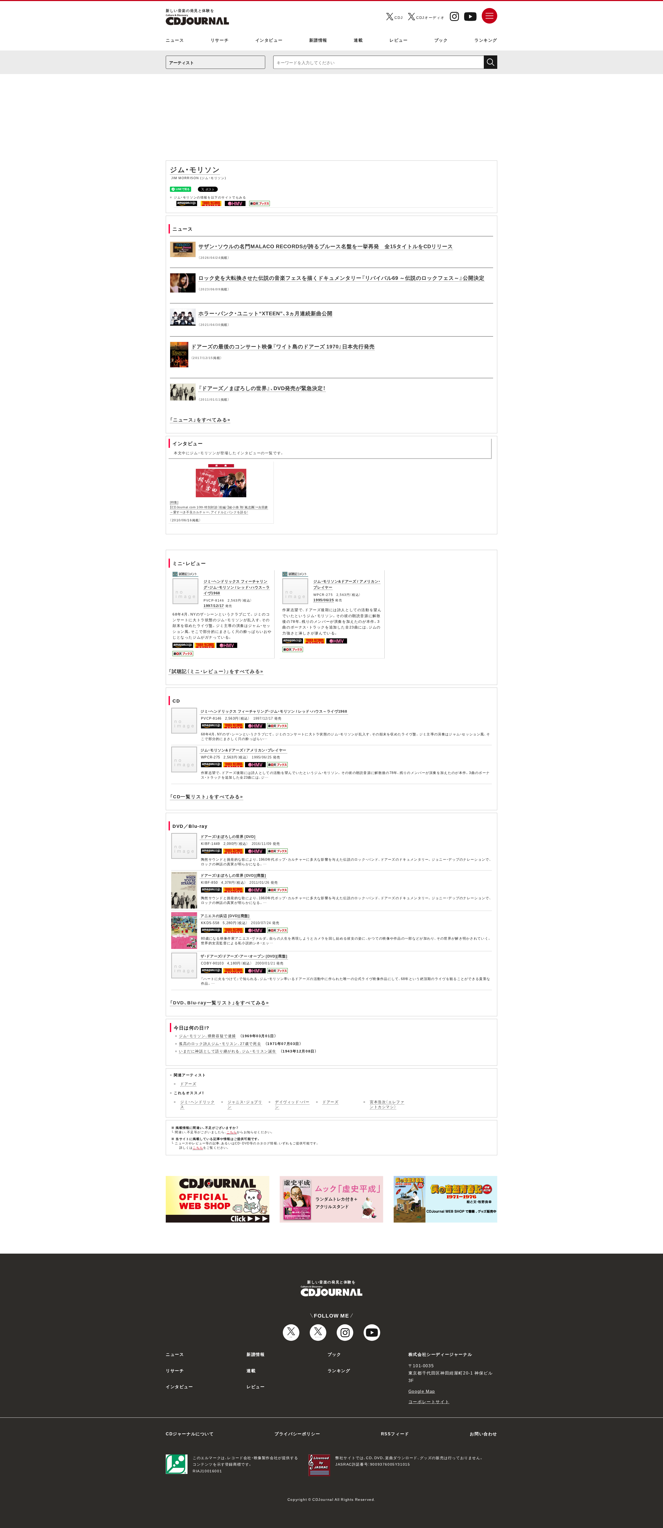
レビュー (399, 40)
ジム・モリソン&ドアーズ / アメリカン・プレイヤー (243, 749)
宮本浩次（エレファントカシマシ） (387, 1104)
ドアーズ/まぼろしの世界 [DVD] (228, 836)
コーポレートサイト (428, 1401)
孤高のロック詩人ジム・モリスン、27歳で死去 (220, 1043)
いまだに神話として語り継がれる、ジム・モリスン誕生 (227, 1051)
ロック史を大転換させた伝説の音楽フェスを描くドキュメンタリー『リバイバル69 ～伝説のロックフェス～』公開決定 (341, 277)
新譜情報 (318, 40)
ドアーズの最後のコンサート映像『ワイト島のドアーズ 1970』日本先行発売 (283, 346)
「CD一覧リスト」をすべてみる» (206, 796)
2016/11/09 (262, 843)
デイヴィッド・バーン (292, 1104)
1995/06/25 (323, 599)
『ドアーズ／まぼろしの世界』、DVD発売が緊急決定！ (262, 388)
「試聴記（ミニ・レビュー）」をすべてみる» (216, 671)
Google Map (421, 1391)
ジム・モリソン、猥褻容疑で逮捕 (207, 1035)
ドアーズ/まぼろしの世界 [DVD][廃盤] (233, 875)
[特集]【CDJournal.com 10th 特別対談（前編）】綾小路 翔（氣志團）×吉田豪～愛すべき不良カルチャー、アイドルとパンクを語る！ (219, 507)
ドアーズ (188, 1083)
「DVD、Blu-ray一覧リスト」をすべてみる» (219, 1002)
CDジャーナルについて (190, 1433)
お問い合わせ (483, 1433)
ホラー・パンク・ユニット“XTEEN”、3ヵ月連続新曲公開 (265, 313)
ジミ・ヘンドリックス (197, 1104)
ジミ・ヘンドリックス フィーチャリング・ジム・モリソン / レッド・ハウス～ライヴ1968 (237, 587)
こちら (232, 1132)
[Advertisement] (331, 120)
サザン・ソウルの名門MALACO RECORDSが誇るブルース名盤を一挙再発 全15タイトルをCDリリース (325, 246)
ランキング (485, 40)
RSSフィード (395, 1433)
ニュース (175, 40)
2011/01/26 (259, 882)
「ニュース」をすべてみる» (200, 419)
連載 (358, 40)
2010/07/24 (261, 922)
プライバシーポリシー (297, 1433)
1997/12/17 (214, 605)
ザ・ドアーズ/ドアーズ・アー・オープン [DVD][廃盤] (243, 956)
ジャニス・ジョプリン (245, 1104)
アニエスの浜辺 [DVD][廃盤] (225, 915)
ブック (441, 40)
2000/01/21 (265, 963)
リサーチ (220, 40)
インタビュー (269, 40)
